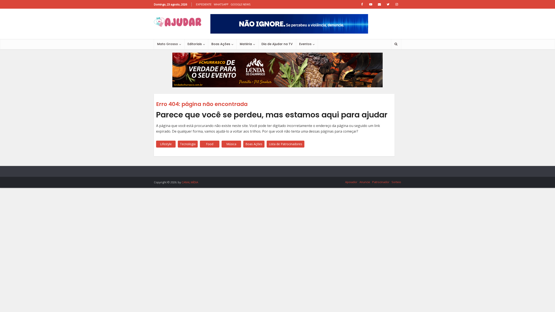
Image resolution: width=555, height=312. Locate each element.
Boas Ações (220, 44)
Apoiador (351, 182)
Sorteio (396, 182)
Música (231, 144)
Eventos (305, 44)
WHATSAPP (221, 4)
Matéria (246, 44)
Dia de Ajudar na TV (277, 44)
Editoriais (195, 44)
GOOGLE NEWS (241, 4)
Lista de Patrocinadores (285, 144)
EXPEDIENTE (204, 4)
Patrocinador (380, 182)
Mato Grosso (167, 44)
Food (209, 144)
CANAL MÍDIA (190, 182)
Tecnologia (188, 144)
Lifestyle (166, 144)
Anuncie (364, 182)
